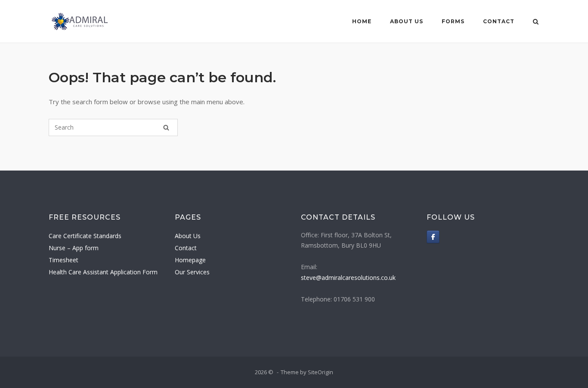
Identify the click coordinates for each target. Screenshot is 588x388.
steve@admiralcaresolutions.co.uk (348, 277)
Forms (453, 21)
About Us (406, 21)
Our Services (192, 272)
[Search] (166, 127)
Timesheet (63, 260)
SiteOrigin (320, 372)
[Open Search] (535, 22)
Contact (498, 21)
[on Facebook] (433, 236)
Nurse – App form (74, 248)
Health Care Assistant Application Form (103, 272)
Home (361, 21)
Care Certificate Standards (85, 236)
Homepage (190, 260)
